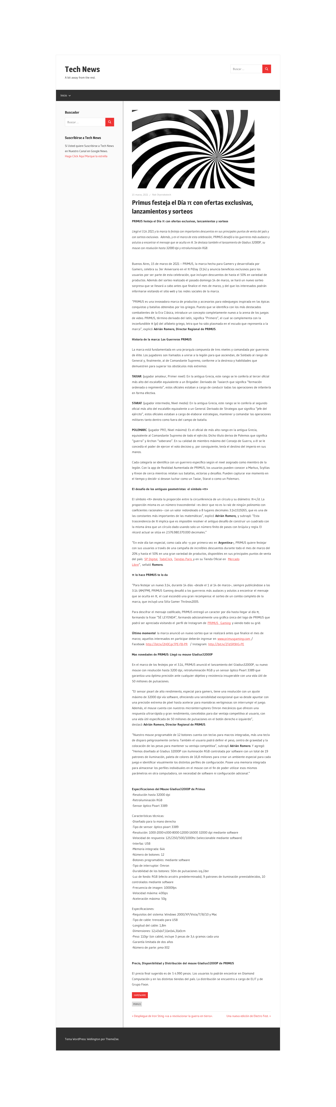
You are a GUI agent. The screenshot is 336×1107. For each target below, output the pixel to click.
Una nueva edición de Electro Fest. (247, 1016)
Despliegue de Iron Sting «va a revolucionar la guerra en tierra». (173, 1016)
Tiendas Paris (183, 559)
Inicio (64, 95)
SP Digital (151, 559)
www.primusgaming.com (234, 639)
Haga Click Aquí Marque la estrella (86, 156)
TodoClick (165, 559)
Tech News (82, 69)
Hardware (140, 995)
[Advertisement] (168, 24)
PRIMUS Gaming (219, 623)
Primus (137, 1004)
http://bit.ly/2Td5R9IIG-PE (226, 644)
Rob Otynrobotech (161, 194)
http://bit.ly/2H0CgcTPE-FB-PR (167, 644)
